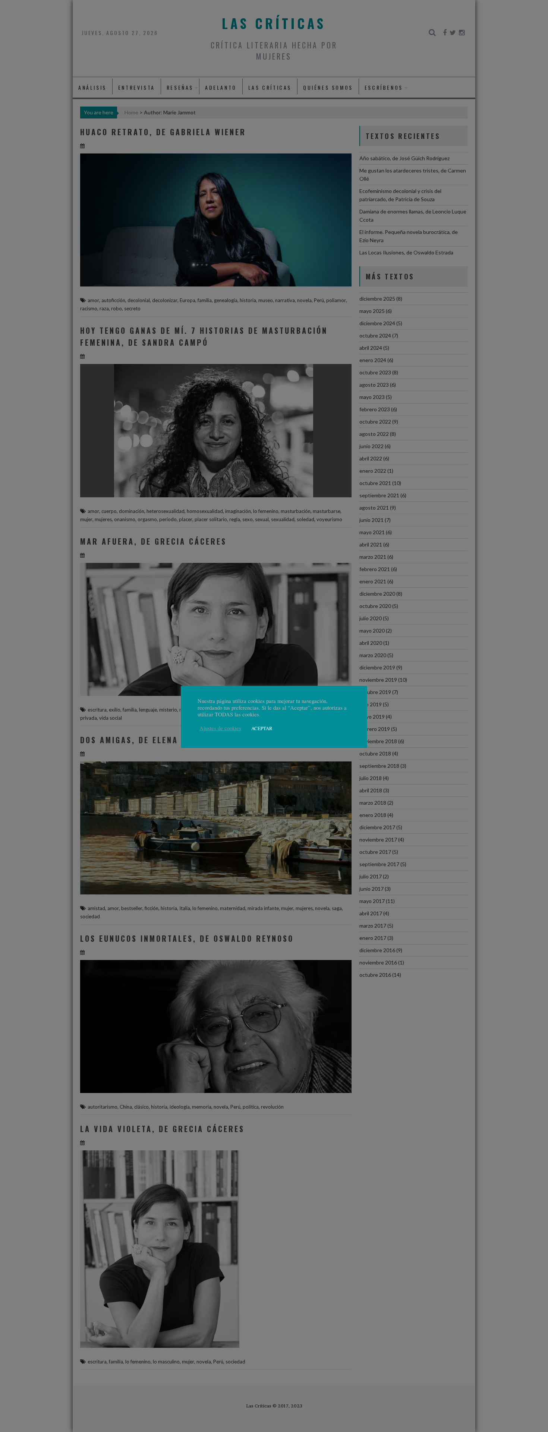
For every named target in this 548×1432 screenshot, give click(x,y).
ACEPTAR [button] (262, 728)
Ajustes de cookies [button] (220, 728)
